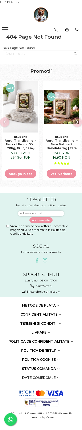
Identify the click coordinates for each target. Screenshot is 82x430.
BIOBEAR (20, 136)
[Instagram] (45, 260)
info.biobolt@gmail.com (43, 291)
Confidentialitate (39, 314)
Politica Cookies (39, 360)
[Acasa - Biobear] (41, 14)
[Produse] (5, 30)
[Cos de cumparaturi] (67, 29)
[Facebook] (37, 260)
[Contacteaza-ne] (56, 29)
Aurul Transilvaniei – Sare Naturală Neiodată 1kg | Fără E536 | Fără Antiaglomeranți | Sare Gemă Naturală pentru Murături (62, 144)
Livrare (39, 332)
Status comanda (39, 369)
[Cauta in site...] (77, 29)
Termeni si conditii (39, 324)
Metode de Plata (39, 305)
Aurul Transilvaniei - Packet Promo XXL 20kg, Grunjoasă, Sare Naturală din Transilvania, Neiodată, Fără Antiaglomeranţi (20, 144)
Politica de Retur (39, 351)
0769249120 (43, 286)
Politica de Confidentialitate (39, 341)
